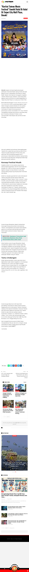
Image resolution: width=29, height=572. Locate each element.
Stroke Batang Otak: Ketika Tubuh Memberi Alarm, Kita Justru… (16, 507)
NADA (2, 491)
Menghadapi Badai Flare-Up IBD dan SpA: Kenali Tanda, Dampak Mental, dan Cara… (14, 495)
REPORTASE (25, 18)
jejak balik (17, 422)
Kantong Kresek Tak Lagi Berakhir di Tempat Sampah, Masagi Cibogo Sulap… (17, 522)
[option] (14, 453)
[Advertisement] (14, 74)
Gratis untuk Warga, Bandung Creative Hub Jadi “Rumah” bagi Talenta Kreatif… (14, 464)
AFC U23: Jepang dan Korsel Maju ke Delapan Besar (7, 375)
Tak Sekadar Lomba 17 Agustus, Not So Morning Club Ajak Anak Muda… (18, 514)
